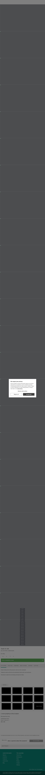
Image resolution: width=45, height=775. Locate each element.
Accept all (28, 394)
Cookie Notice (20, 388)
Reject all (16, 394)
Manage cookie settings (22, 391)
